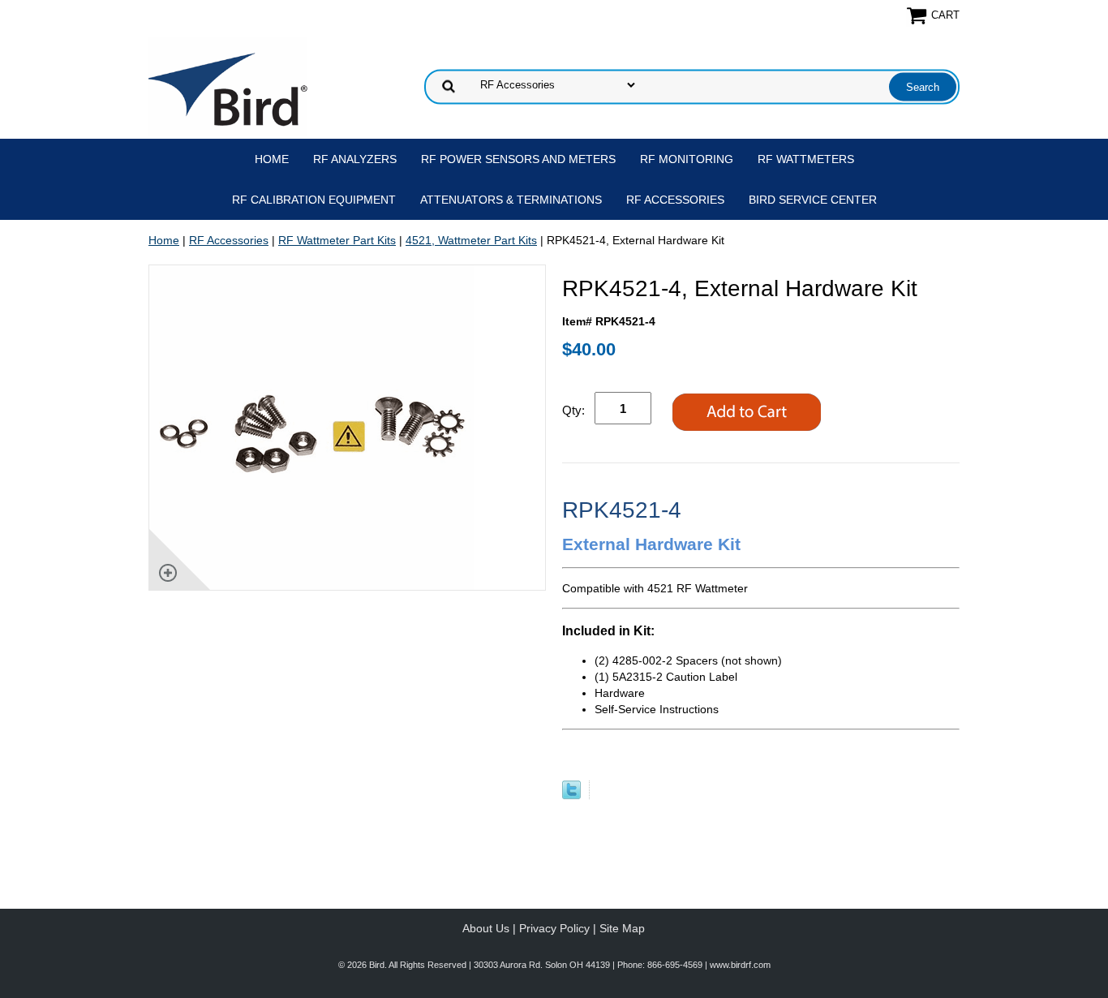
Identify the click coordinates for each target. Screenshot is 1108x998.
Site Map (622, 928)
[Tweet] (571, 795)
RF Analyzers (355, 159)
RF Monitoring (686, 159)
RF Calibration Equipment (314, 199)
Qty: (573, 410)
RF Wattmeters (806, 159)
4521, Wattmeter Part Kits (471, 240)
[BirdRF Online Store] (227, 85)
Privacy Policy (554, 928)
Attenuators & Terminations (511, 199)
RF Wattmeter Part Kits (337, 240)
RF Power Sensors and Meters (518, 159)
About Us (485, 928)
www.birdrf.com (740, 965)
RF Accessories (675, 199)
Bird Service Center (813, 199)
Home (272, 159)
